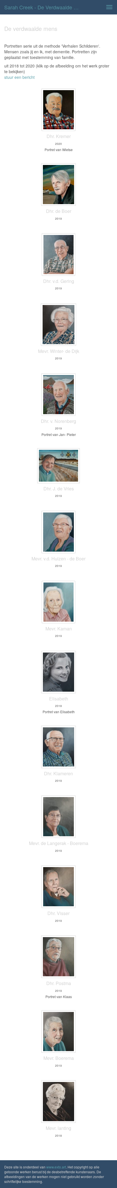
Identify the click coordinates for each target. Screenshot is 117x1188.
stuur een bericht (19, 77)
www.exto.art (56, 1166)
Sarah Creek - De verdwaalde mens (44, 7)
